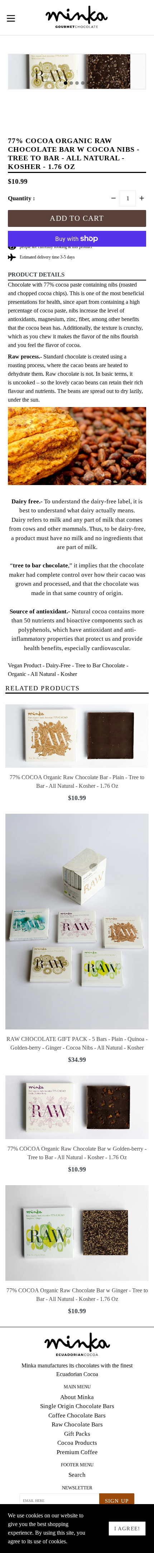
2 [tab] (71, 83)
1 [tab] (65, 83)
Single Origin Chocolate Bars (77, 1406)
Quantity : (21, 198)
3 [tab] (77, 83)
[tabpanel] (77, 73)
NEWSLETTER (77, 1487)
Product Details (36, 274)
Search (77, 1474)
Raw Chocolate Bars (77, 1424)
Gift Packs (77, 1433)
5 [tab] (88, 83)
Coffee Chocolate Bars (77, 1415)
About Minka (77, 1397)
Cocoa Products (77, 1442)
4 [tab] (83, 83)
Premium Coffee (77, 1452)
